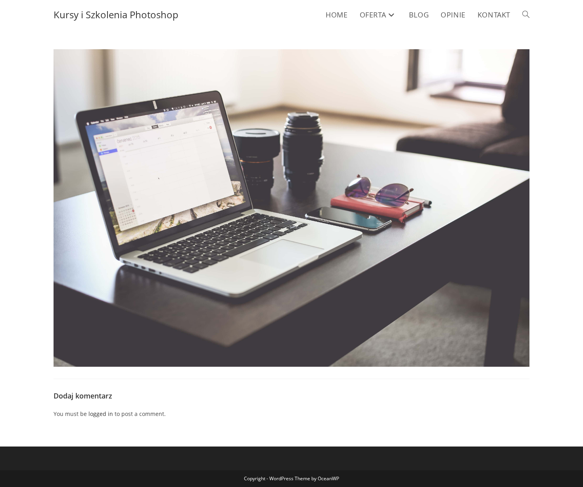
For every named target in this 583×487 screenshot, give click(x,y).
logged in (100, 414)
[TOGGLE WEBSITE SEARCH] (525, 14)
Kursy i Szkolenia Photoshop (116, 14)
